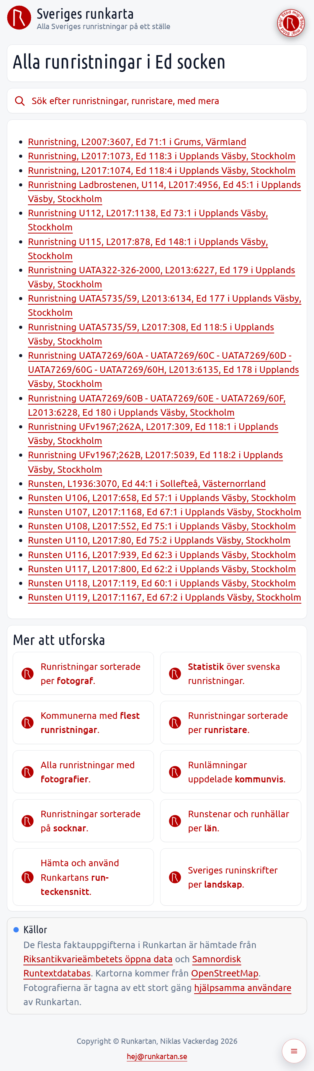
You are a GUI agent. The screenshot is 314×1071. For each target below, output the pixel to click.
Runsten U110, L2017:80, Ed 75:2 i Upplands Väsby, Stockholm (159, 539)
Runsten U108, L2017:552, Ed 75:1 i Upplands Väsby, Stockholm (162, 525)
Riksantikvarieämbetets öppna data (98, 958)
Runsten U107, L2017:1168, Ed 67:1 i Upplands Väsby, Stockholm (164, 511)
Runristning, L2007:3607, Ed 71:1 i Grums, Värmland (137, 141)
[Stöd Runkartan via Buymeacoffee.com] (291, 23)
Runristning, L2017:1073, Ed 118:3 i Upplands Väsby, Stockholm (162, 155)
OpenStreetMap (224, 972)
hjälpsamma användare (242, 987)
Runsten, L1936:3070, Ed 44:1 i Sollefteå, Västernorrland (147, 483)
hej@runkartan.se (157, 1056)
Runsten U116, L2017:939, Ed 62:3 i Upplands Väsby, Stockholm (162, 554)
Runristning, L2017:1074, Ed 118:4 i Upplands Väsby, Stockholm (162, 170)
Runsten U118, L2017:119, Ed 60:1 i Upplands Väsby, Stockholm (162, 582)
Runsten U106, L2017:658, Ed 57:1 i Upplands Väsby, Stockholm (162, 497)
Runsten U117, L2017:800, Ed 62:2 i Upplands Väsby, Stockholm (162, 568)
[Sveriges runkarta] (19, 17)
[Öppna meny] (294, 1051)
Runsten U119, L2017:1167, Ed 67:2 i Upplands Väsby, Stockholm (164, 596)
